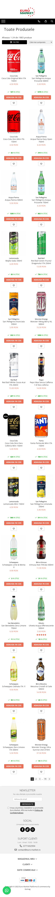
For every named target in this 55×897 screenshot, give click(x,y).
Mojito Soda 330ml (13, 260)
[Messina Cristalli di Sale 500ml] (41, 668)
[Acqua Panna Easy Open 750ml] (41, 121)
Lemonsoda (14, 258)
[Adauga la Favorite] (14, 103)
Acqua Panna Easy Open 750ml (41, 140)
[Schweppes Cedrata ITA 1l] (13, 668)
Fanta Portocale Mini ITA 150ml (41, 444)
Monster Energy (41, 319)
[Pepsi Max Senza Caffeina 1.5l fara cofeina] (41, 364)
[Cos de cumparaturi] (46, 21)
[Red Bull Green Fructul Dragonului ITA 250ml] (41, 243)
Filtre (15, 42)
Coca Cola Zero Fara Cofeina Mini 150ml (14, 444)
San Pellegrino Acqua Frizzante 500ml (41, 79)
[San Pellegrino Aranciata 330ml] (13, 304)
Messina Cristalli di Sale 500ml (41, 687)
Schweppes (13, 562)
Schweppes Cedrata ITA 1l (13, 686)
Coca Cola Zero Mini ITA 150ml (13, 140)
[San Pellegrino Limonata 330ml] (41, 486)
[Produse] (3, 22)
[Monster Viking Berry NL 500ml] (41, 304)
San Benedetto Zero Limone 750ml (13, 626)
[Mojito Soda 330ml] (13, 243)
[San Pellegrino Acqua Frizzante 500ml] (41, 60)
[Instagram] (32, 829)
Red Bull (41, 258)
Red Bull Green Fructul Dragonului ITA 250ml (41, 262)
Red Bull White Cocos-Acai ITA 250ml (13, 383)
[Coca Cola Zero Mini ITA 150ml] (13, 121)
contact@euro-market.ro (28, 849)
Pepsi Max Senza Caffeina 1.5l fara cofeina (41, 383)
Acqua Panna (41, 136)
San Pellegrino (41, 76)
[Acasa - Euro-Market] (27, 12)
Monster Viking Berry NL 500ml (41, 322)
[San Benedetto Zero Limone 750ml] (13, 608)
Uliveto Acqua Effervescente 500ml (41, 626)
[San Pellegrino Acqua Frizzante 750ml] (41, 182)
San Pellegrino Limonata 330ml (41, 505)
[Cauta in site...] (52, 21)
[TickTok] (27, 829)
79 (45, 779)
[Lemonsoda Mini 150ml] (13, 486)
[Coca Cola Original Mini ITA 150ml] (13, 60)
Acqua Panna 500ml (14, 200)
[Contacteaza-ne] (39, 21)
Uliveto (41, 623)
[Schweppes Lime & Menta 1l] (13, 547)
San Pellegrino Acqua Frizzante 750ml (41, 201)
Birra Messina (41, 684)
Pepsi (41, 380)
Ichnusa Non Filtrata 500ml (41, 564)
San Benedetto (14, 623)
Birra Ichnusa (41, 562)
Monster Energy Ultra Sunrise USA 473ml (41, 748)
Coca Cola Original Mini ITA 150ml (14, 79)
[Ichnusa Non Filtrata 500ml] (41, 547)
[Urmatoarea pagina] (49, 779)
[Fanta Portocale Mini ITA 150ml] (41, 425)
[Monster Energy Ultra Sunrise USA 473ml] (41, 729)
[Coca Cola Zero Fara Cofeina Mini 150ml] (13, 425)
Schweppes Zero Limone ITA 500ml (14, 748)
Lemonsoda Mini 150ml (13, 504)
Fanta (41, 440)
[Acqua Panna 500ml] (13, 182)
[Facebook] (22, 829)
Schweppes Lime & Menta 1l (13, 566)
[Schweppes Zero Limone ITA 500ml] (13, 729)
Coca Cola (14, 76)
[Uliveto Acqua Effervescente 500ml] (41, 608)
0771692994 (29, 846)
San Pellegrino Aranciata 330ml (14, 322)
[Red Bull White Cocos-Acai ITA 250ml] (13, 364)
